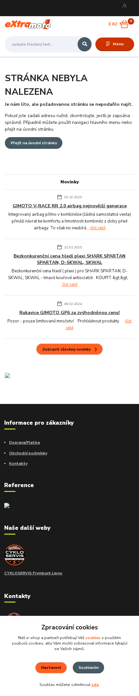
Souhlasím (89, 667)
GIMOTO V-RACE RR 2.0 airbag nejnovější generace (70, 206)
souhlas (93, 637)
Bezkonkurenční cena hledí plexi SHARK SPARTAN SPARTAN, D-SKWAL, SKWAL (69, 259)
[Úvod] (28, 24)
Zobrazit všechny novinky (66, 349)
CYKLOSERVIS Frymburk (27, 573)
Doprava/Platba (24, 442)
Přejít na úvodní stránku (34, 143)
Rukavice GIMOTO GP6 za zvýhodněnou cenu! (69, 313)
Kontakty (18, 463)
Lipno (56, 573)
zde (95, 684)
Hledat (84, 44)
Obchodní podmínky (28, 453)
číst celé (97, 228)
